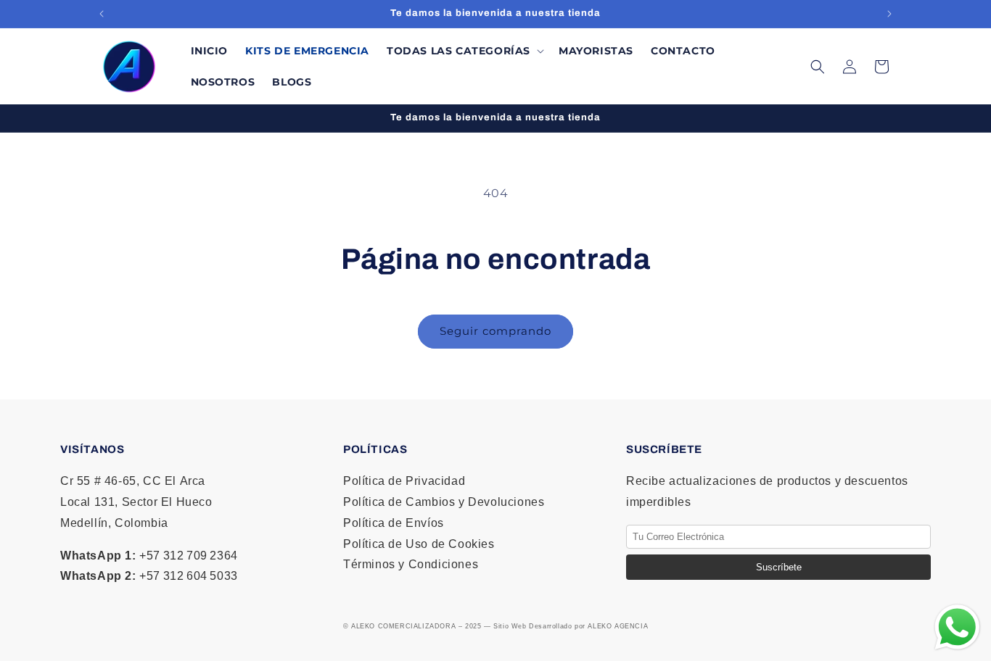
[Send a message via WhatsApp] (957, 627)
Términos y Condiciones (410, 564)
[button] (464, 51)
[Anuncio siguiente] (889, 14)
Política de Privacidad (404, 481)
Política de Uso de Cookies (419, 544)
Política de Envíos (393, 523)
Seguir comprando (495, 331)
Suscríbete (779, 567)
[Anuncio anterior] (102, 14)
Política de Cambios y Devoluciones (443, 502)
